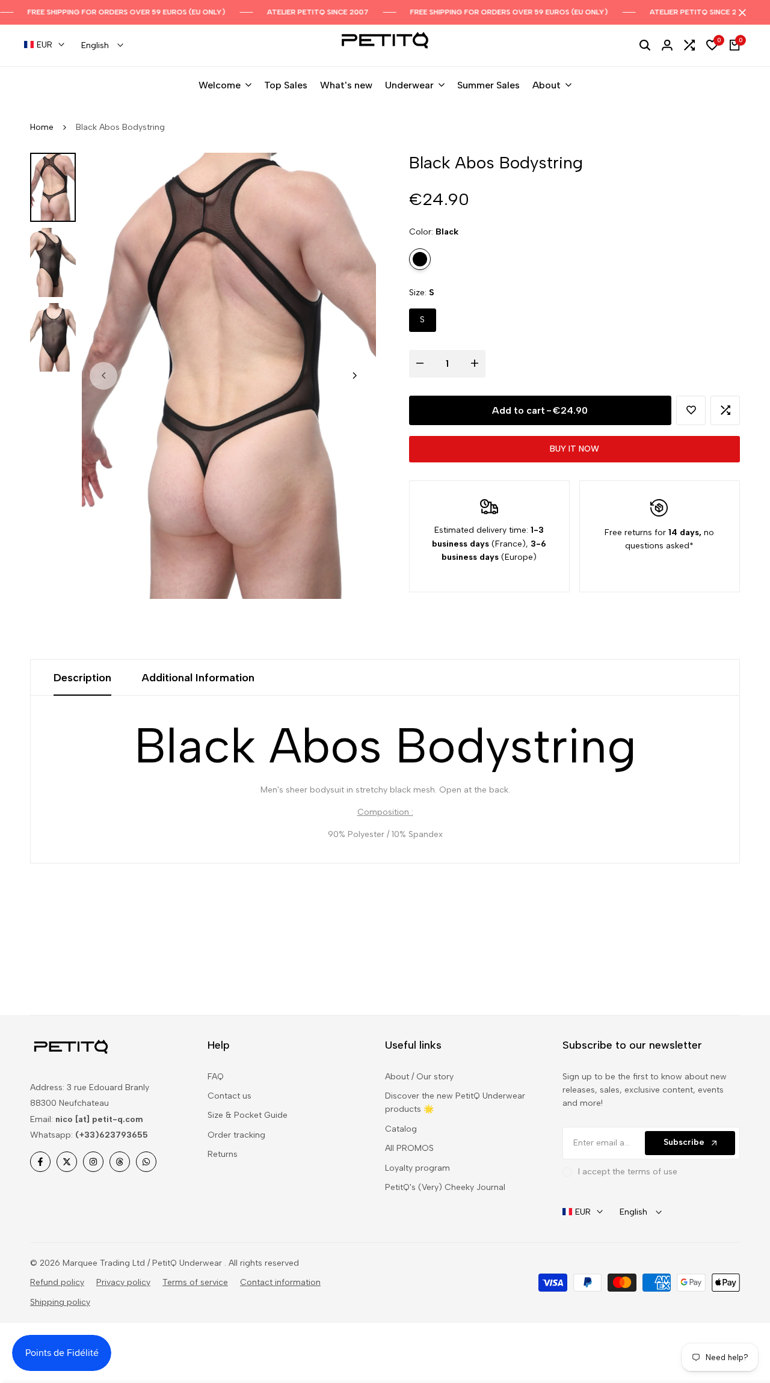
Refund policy (57, 1282)
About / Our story (419, 1077)
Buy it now (574, 449)
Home (42, 127)
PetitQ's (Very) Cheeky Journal (445, 1187)
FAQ (216, 1077)
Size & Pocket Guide (248, 1115)
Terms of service (195, 1282)
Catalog (401, 1129)
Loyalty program (417, 1168)
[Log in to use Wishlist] (691, 410)
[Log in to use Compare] (725, 410)
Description (82, 677)
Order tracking (236, 1135)
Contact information (280, 1282)
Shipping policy (60, 1302)
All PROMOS (409, 1148)
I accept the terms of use (627, 1172)
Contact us (229, 1096)
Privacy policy (123, 1282)
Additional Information (197, 677)
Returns (223, 1154)
